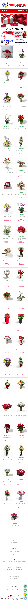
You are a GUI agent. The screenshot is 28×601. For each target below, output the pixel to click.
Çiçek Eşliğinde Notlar (14, 576)
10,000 (7, 330)
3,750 (20, 154)
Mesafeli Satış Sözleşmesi (14, 551)
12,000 (21, 374)
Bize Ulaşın (14, 543)
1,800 (21, 87)
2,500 (7, 87)
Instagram (15, 589)
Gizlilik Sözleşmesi (14, 553)
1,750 (7, 176)
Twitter (20, 589)
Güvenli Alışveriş (14, 554)
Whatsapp (18, 567)
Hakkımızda (14, 540)
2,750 (20, 463)
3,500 (20, 65)
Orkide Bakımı (14, 580)
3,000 (20, 176)
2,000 (7, 132)
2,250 (20, 198)
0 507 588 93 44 (21, 10)
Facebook (9, 589)
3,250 (7, 109)
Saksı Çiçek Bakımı (14, 578)
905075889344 (18, 568)
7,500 (7, 242)
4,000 (7, 64)
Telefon (9, 567)
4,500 (7, 463)
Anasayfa (14, 538)
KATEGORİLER (5, 10)
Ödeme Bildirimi (14, 542)
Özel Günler (14, 581)
